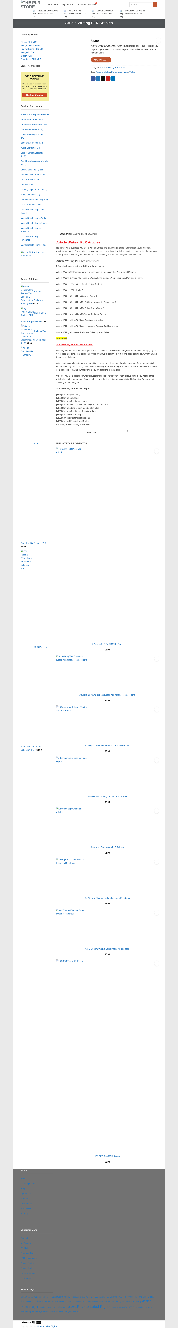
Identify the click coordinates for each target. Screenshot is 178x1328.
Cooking (82, 1297)
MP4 (74, 1307)
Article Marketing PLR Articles (112, 67)
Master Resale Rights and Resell (33, 211)
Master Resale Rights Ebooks (34, 223)
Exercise (114, 1297)
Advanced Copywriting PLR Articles (107, 847)
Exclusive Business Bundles (34, 124)
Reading (113, 1307)
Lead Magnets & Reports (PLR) (32, 154)
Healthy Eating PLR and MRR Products (58, 1301)
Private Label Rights (119, 72)
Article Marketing (103, 72)
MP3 (69, 1307)
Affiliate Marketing (27, 1297)
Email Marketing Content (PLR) (32, 136)
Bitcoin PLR (26, 56)
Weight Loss (70, 1311)
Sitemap (24, 1213)
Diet (92, 1297)
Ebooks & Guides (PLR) (32, 143)
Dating (87, 1297)
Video (61, 1311)
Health (40, 1301)
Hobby (75, 1301)
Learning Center (28, 1183)
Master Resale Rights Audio (33, 218)
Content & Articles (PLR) (32, 129)
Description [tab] (66, 234)
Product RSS (27, 1208)
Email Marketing (104, 1297)
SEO (130, 1307)
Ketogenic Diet (27, 52)
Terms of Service (28, 1273)
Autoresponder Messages (45, 1297)
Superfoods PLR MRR (31, 59)
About (23, 1178)
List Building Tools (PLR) (32, 170)
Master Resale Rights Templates (31, 238)
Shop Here (53, 4)
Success (46, 1312)
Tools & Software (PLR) (31, 179)
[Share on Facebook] (93, 78)
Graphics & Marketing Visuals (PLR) (34, 163)
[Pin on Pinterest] (108, 78)
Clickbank (76, 1297)
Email (97, 1297)
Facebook (122, 1297)
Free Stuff (25, 1198)
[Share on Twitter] (98, 78)
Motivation (63, 1307)
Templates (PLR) (28, 184)
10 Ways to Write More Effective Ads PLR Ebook (107, 745)
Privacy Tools (27, 1268)
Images (85, 1301)
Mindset (50, 1307)
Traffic (51, 1312)
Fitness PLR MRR (29, 42)
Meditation (44, 1307)
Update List (26, 1193)
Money (56, 1307)
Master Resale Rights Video (34, 245)
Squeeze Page (35, 1311)
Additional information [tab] (85, 234)
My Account (68, 4)
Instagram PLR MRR (30, 45)
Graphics (33, 1301)
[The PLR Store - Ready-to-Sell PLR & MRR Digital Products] (32, 5)
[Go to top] (172, 1324)
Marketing (136, 1301)
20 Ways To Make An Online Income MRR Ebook (107, 898)
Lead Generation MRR (31, 204)
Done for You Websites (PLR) (34, 199)
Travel (56, 1311)
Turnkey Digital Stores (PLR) (34, 189)
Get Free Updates (34, 95)
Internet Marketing (104, 1301)
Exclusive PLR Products (32, 119)
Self (126, 1307)
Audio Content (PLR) (30, 148)
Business (61, 1296)
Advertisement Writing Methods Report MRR (107, 796)
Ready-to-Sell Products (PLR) (34, 174)
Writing (132, 72)
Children (69, 1297)
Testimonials (26, 1203)
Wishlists (25, 1248)
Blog (23, 1188)
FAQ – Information (29, 1258)
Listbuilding (116, 1301)
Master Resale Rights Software (31, 230)
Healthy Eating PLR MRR (32, 49)
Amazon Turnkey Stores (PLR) (35, 114)
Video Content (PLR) (30, 194)
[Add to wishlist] (158, 40)
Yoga (78, 1312)
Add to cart (101, 60)
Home (80, 1301)
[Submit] (155, 4)
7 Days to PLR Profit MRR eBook (107, 644)
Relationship (121, 1307)
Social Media (138, 1307)
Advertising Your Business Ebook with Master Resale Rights (107, 695)
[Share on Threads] (103, 78)
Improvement (93, 1301)
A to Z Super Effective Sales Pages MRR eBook (107, 949)
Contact (82, 4)
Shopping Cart (27, 1253)
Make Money (126, 1301)
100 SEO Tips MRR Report (107, 1156)
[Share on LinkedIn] (113, 78)
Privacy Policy (27, 1263)
